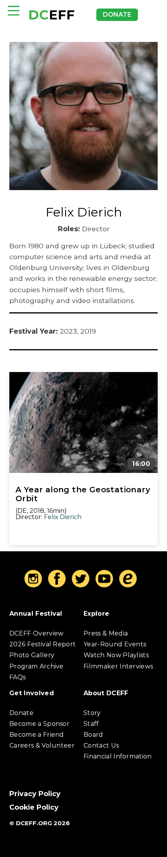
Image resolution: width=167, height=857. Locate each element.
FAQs (17, 677)
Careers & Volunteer (42, 745)
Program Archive (36, 666)
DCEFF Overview (36, 633)
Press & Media (106, 633)
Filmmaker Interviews (118, 666)
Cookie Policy (34, 807)
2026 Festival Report (42, 644)
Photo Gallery (31, 655)
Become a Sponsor (39, 723)
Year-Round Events (115, 644)
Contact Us (101, 745)
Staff (91, 723)
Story (92, 713)
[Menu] (13, 11)
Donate (117, 14)
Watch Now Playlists (116, 655)
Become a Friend (36, 734)
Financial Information (118, 756)
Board (93, 734)
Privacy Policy (35, 793)
